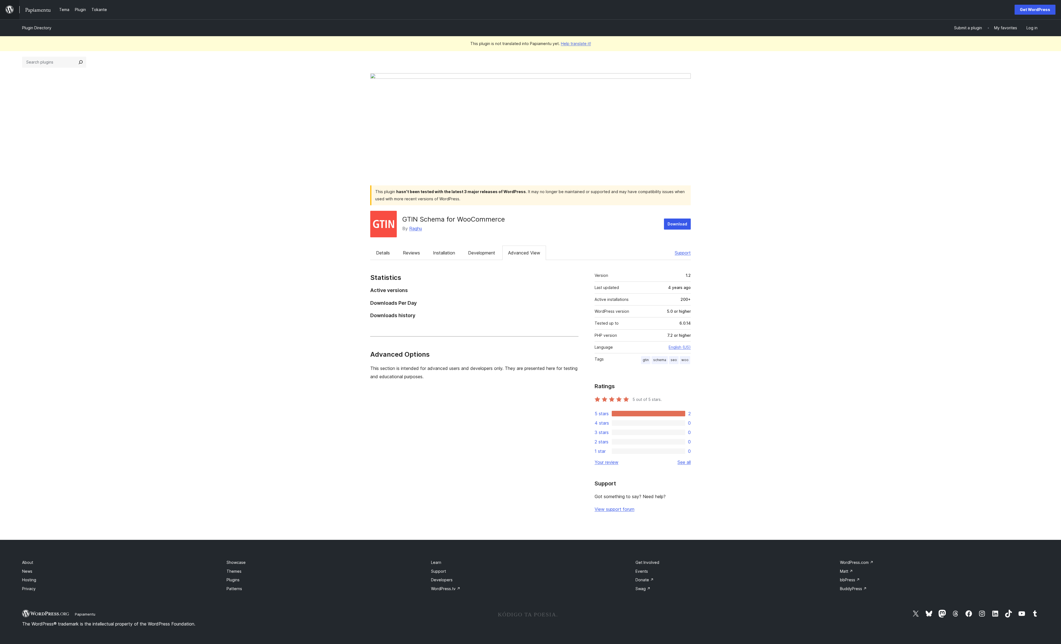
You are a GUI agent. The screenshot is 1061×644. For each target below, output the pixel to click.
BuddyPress (853, 588)
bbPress (850, 579)
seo (674, 360)
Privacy (29, 588)
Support (683, 253)
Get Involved (647, 562)
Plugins (233, 579)
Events (641, 571)
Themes (234, 571)
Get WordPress (1035, 9)
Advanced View (524, 253)
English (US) (680, 347)
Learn (436, 562)
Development (481, 253)
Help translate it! (576, 43)
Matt (846, 571)
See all (684, 462)
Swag (642, 588)
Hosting (29, 579)
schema (659, 360)
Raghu (415, 228)
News (27, 571)
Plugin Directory (36, 27)
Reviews (411, 253)
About (27, 562)
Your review (606, 462)
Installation (444, 253)
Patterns (234, 588)
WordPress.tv (445, 588)
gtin (646, 360)
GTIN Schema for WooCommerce (453, 219)
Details (383, 253)
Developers (442, 579)
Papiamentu (85, 614)
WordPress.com (856, 562)
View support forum (614, 509)
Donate (644, 579)
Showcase (236, 562)
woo (685, 360)
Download (677, 224)
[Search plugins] (80, 62)
